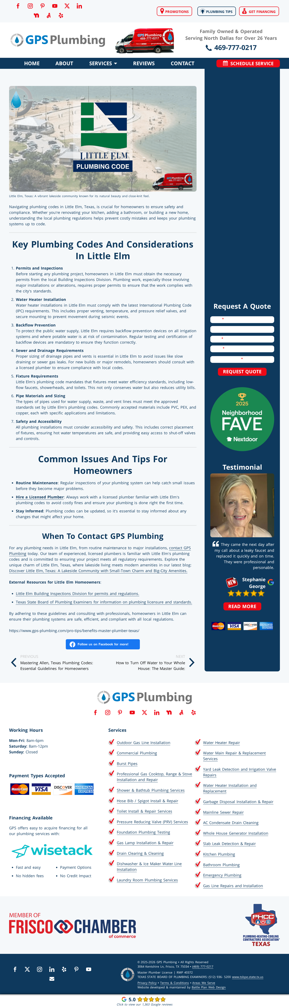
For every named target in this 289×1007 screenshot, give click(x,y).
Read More (244, 606)
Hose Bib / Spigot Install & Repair (147, 800)
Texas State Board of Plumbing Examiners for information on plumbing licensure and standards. (104, 601)
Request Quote (242, 371)
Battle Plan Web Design (209, 987)
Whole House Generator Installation (235, 833)
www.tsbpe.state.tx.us (247, 977)
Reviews (144, 63)
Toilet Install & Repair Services (144, 811)
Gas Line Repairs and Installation (233, 885)
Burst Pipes (127, 763)
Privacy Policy (147, 983)
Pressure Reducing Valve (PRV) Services (152, 821)
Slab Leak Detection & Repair (229, 843)
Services (101, 63)
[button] (18, 6)
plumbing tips (219, 11)
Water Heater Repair (221, 742)
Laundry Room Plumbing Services (147, 880)
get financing (260, 11)
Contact (182, 63)
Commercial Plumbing (137, 752)
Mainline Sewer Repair (223, 812)
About (64, 63)
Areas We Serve (203, 983)
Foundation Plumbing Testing (143, 832)
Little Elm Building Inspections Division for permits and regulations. (77, 593)
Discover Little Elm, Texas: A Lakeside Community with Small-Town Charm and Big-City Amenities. (98, 570)
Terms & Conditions (174, 983)
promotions (176, 11)
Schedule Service (251, 63)
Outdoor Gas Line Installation (143, 742)
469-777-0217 (234, 47)
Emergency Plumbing (222, 875)
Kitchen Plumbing (219, 854)
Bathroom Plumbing (221, 864)
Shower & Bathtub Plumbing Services (150, 790)
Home (32, 63)
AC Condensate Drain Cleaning (230, 822)
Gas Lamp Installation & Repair (145, 842)
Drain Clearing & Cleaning (140, 853)
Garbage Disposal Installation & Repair (238, 801)
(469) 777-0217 (202, 966)
